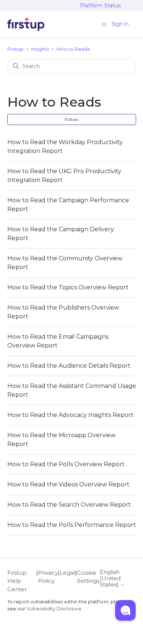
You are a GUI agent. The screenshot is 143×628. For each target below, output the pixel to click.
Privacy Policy (48, 577)
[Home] (26, 24)
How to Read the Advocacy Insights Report (70, 414)
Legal (67, 572)
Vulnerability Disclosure (53, 608)
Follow (71, 119)
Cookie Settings (88, 577)
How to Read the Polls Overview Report (66, 464)
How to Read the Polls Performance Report (71, 524)
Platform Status (100, 5)
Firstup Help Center (17, 581)
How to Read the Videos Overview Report (68, 484)
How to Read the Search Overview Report (69, 504)
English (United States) (110, 578)
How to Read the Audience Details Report (69, 365)
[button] (125, 610)
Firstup (15, 49)
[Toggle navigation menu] (104, 24)
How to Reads (73, 49)
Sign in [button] (120, 24)
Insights (40, 49)
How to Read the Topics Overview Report (68, 287)
